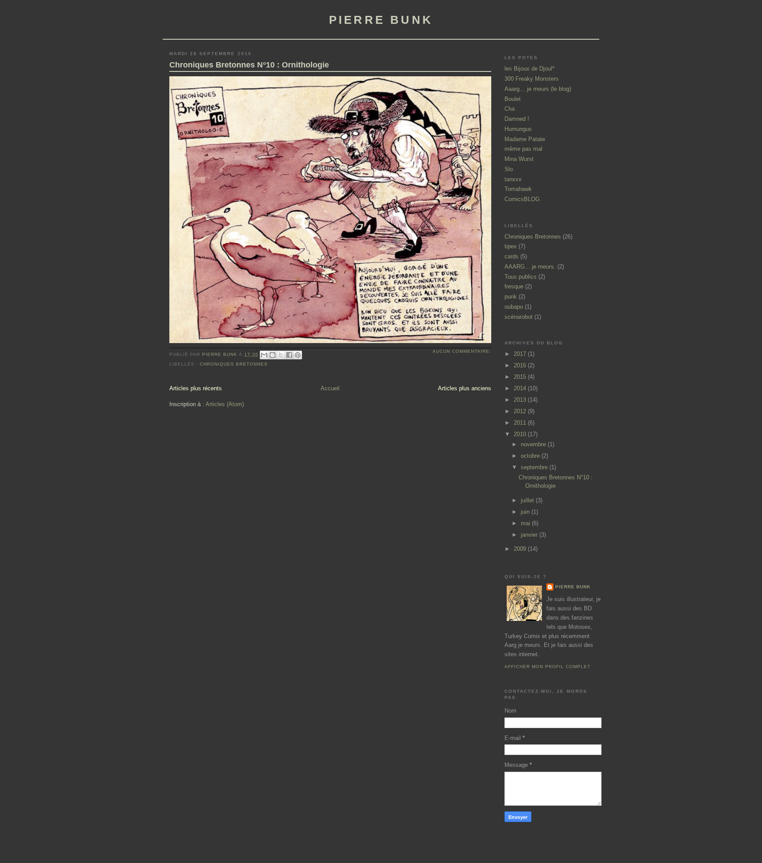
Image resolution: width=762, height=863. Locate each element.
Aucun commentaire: (462, 351)
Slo (508, 169)
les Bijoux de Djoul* (529, 68)
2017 (521, 354)
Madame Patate (524, 139)
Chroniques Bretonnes (234, 364)
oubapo (513, 306)
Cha (509, 108)
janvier (530, 534)
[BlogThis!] (272, 355)
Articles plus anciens (464, 388)
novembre (534, 444)
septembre (535, 467)
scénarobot (518, 317)
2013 (521, 399)
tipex (510, 246)
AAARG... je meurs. (530, 266)
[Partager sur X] (280, 355)
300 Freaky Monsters (531, 78)
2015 (521, 377)
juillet (528, 500)
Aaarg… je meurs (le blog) (537, 89)
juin (526, 511)
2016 (521, 365)
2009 (521, 548)
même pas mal (523, 149)
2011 (521, 422)
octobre (531, 455)
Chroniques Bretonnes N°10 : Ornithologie (249, 64)
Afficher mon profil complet (547, 666)
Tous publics (520, 276)
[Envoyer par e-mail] (264, 355)
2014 (521, 388)
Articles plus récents (195, 388)
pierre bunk (381, 19)
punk (510, 296)
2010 (521, 434)
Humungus (518, 129)
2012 (521, 411)
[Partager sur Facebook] (289, 355)
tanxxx (513, 179)
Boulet (512, 99)
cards (511, 256)
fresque (513, 286)
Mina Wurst (519, 159)
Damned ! (516, 119)
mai (526, 523)
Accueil (330, 388)
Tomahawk (518, 189)
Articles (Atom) (224, 404)
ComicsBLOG (522, 199)
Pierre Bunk (572, 586)
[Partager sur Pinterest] (297, 355)
